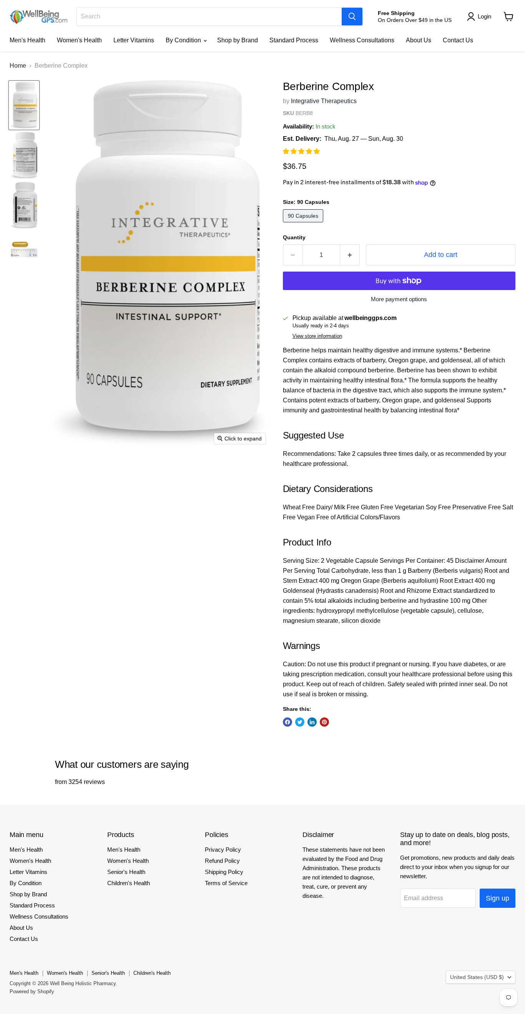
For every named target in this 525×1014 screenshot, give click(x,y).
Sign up (497, 898)
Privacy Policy (223, 849)
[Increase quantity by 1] (350, 254)
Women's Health (79, 40)
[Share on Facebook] (287, 722)
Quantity (294, 237)
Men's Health (27, 40)
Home (18, 65)
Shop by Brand (237, 40)
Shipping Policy (224, 872)
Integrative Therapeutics (324, 101)
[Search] (352, 16)
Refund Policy (222, 860)
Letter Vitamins (133, 40)
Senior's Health (126, 872)
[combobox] (209, 16)
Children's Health (128, 883)
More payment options (399, 299)
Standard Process (293, 40)
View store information (317, 336)
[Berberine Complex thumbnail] (24, 105)
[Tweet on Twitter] (299, 722)
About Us (418, 40)
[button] (302, 151)
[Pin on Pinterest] (324, 722)
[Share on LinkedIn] (312, 722)
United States (477, 977)
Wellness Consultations (362, 40)
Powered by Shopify (32, 991)
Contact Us (458, 40)
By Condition (184, 40)
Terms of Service (226, 883)
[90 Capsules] (304, 224)
